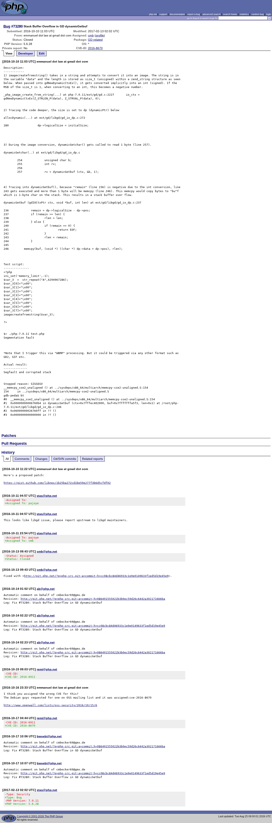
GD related (95, 39)
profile (100, 35)
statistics (244, 14)
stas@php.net (47, 495)
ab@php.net (46, 588)
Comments (22, 458)
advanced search (212, 14)
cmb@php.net (47, 551)
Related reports (92, 458)
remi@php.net (47, 669)
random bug (257, 14)
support (163, 14)
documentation (177, 14)
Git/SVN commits (64, 458)
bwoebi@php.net (49, 736)
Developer (25, 53)
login (268, 14)
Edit (42, 53)
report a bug (193, 14)
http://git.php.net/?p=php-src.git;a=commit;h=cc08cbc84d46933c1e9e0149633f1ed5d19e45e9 (96, 575)
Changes (41, 458)
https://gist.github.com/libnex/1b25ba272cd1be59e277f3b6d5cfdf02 (57, 482)
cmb (91, 35)
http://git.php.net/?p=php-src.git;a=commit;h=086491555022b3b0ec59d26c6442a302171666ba (93, 598)
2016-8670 (95, 48)
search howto (230, 14)
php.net (153, 14)
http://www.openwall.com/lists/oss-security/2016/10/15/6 (50, 705)
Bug (6, 26)
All (7, 458)
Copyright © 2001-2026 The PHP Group (40, 816)
